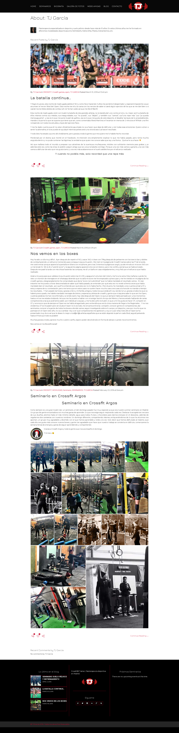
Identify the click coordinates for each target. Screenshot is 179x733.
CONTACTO (117, 6)
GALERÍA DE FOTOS (75, 6)
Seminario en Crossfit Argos (58, 396)
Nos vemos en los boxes (54, 253)
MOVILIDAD (57, 390)
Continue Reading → (139, 166)
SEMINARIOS (45, 6)
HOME (33, 6)
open (67, 92)
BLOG (106, 6)
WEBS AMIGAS (93, 6)
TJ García (37, 92)
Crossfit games (58, 92)
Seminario (67, 390)
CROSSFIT (47, 92)
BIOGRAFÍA (59, 6)
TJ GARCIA (74, 92)
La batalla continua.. (50, 97)
